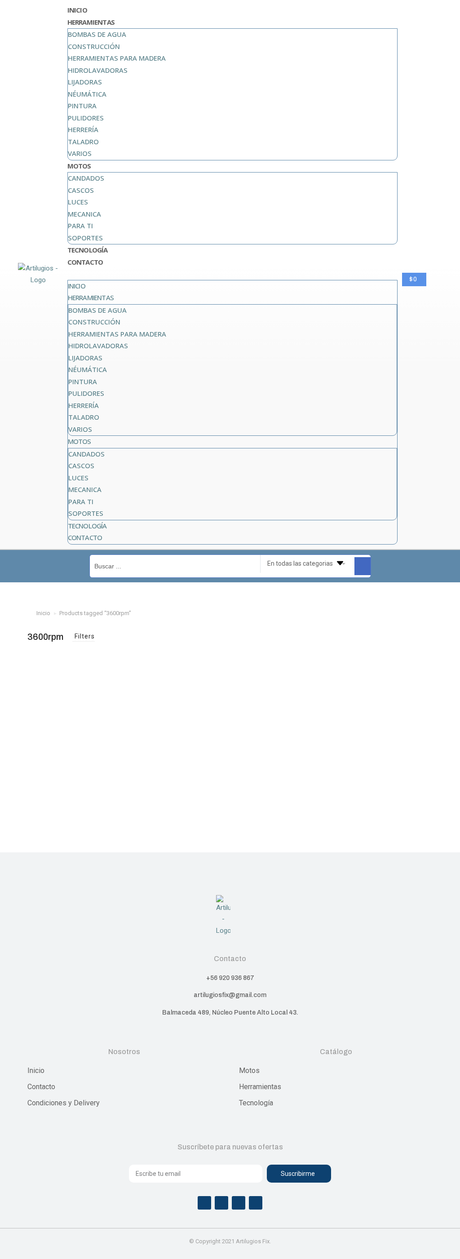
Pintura (82, 105)
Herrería (83, 129)
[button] (232, 274)
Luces (78, 201)
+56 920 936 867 (230, 978)
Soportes (85, 237)
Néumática (87, 93)
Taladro (83, 141)
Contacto (85, 261)
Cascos (81, 190)
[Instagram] (221, 1203)
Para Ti (80, 225)
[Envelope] (255, 1203)
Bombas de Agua (97, 34)
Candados (86, 177)
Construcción (94, 46)
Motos (79, 165)
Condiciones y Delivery (63, 1103)
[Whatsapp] (238, 1203)
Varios (80, 153)
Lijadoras (85, 81)
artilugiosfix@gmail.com (230, 995)
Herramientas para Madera (117, 57)
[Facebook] (204, 1203)
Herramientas (91, 22)
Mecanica (84, 213)
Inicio (77, 9)
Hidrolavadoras (98, 70)
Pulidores (86, 117)
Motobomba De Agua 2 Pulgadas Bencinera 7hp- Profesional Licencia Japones (91, 800)
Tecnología (87, 249)
